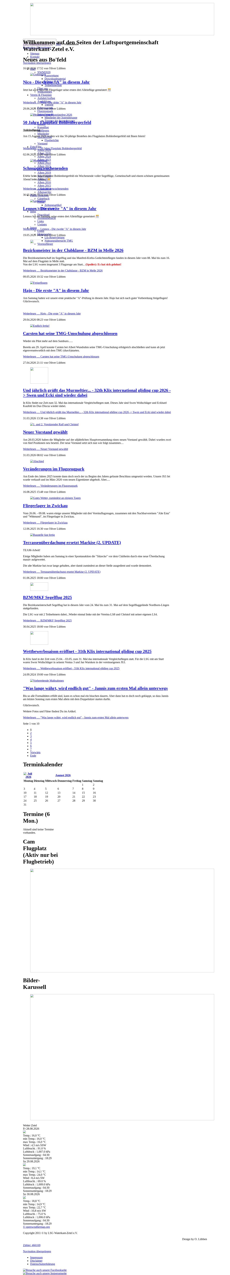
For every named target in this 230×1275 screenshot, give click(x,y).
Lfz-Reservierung (55, 237)
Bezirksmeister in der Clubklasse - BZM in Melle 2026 (73, 250)
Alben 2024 (44, 156)
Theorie (49, 104)
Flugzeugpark (45, 111)
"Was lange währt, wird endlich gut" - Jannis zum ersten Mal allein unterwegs (95, 688)
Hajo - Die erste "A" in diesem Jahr (56, 290)
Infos (33, 211)
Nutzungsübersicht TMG (59, 240)
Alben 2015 (44, 185)
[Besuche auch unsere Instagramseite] (45, 1273)
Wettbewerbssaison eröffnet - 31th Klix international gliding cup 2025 (87, 651)
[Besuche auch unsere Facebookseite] (45, 1270)
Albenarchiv (44, 192)
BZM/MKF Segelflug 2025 (47, 597)
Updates (42, 224)
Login (40, 230)
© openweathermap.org (36, 1226)
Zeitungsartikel (53, 205)
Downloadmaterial (55, 78)
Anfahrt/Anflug (46, 98)
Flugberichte (52, 140)
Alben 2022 (44, 162)
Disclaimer (36, 1260)
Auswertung (52, 75)
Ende (33, 755)
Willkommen (44, 91)
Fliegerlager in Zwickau (45, 505)
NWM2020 (43, 72)
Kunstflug (43, 127)
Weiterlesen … (52, 102)
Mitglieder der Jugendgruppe (61, 117)
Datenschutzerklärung (42, 1263)
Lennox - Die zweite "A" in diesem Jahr (59, 208)
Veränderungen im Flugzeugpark (53, 469)
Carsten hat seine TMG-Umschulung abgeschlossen (70, 333)
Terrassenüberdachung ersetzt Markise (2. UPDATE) (72, 542)
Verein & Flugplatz (41, 94)
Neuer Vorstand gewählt (45, 432)
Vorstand (42, 143)
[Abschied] (37, 461)
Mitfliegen (43, 130)
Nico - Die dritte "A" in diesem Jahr (56, 82)
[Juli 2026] (28, 776)
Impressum (36, 1257)
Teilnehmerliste (53, 85)
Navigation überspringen (37, 1251)
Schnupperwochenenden (45, 168)
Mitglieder (43, 133)
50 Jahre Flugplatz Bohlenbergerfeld (57, 122)
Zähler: (31, 1245)
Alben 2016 (44, 182)
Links (40, 221)
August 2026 (63, 775)
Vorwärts (35, 752)
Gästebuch (43, 198)
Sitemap (34, 53)
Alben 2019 (44, 172)
